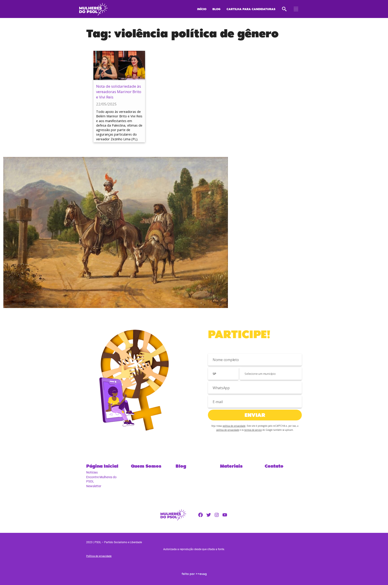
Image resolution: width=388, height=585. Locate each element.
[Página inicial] (93, 8)
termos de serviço (253, 429)
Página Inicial (102, 466)
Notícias (92, 472)
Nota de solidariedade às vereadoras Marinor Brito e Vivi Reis (118, 92)
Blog (216, 9)
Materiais (231, 466)
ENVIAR (255, 415)
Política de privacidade (99, 556)
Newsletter (93, 486)
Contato (274, 466)
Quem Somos (146, 466)
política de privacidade (234, 425)
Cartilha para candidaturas (251, 9)
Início (201, 9)
